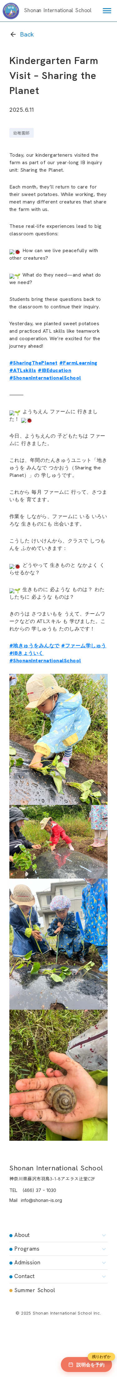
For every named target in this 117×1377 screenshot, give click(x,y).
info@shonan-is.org (41, 1200)
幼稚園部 (21, 133)
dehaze (107, 11)
